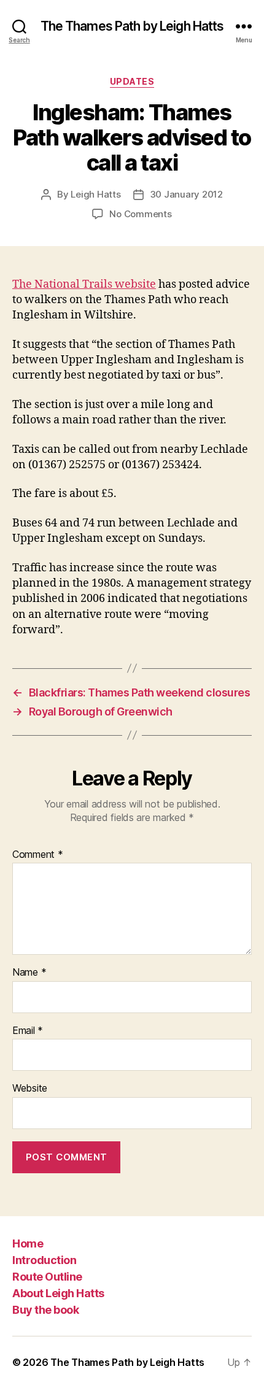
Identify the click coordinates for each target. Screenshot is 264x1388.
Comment (37, 854)
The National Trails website (84, 284)
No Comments (140, 214)
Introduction (44, 1260)
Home (27, 1243)
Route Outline (47, 1276)
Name (29, 972)
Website (29, 1088)
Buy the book (45, 1309)
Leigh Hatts (95, 194)
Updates (132, 81)
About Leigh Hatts (58, 1293)
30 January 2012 (186, 194)
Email (27, 1030)
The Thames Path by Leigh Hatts (132, 26)
